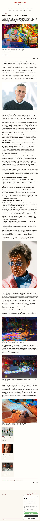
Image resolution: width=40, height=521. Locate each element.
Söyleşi (6, 13)
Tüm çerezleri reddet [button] (31, 516)
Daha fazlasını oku (30, 504)
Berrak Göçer (4, 54)
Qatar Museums (9, 480)
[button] (31, 518)
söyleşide (8, 75)
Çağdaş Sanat (16, 480)
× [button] (37, 496)
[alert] (31, 507)
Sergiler (3, 13)
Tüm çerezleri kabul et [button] (31, 513)
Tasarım (3, 471)
